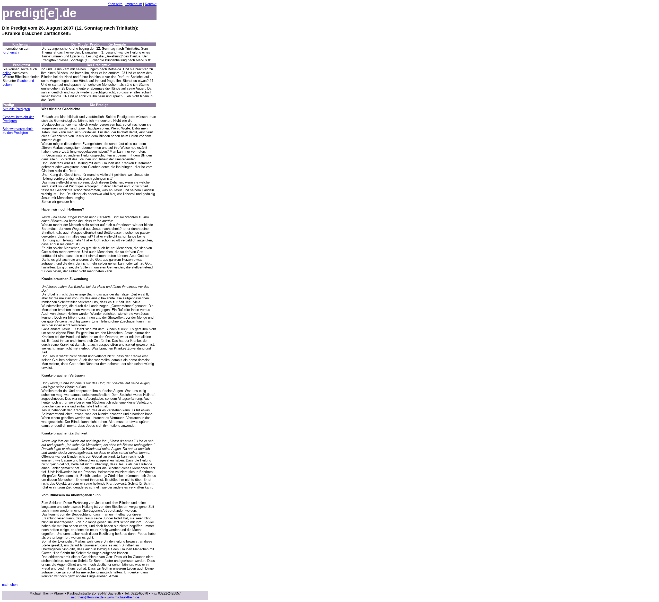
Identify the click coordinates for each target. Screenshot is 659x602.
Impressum (133, 4)
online (7, 73)
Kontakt (151, 4)
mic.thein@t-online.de (88, 597)
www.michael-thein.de (123, 597)
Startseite (115, 4)
